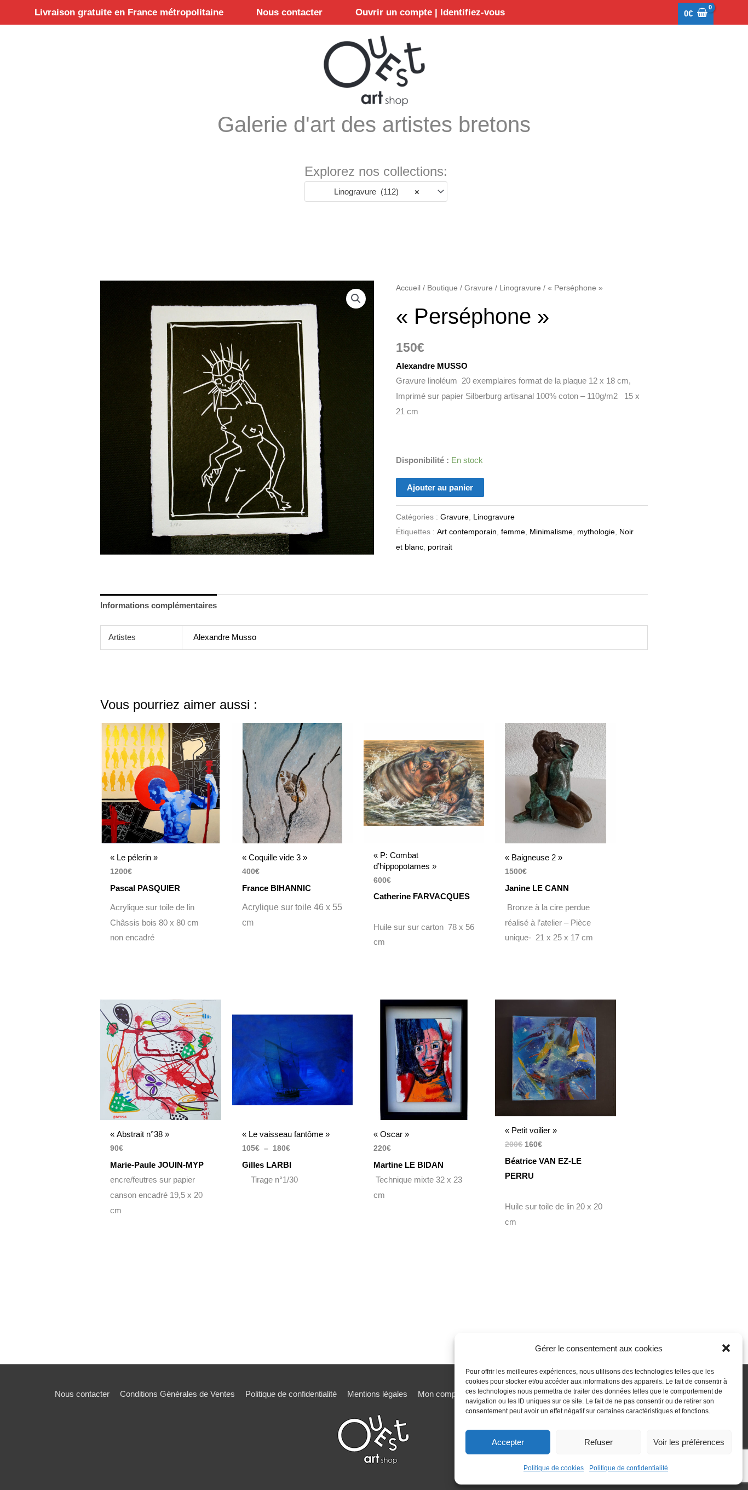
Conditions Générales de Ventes (177, 1393)
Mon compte (440, 1393)
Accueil (408, 288)
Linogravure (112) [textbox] (373, 191)
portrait (440, 547)
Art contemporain (467, 532)
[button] (726, 1348)
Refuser (598, 1442)
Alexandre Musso (224, 637)
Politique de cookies (553, 1468)
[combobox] (375, 191)
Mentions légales (377, 1393)
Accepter (508, 1442)
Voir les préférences (688, 1442)
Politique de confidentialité (628, 1468)
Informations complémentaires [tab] (158, 605)
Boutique (442, 288)
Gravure (478, 288)
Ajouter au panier (440, 487)
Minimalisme (551, 532)
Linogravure (520, 288)
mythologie (596, 532)
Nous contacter (82, 1393)
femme (513, 532)
